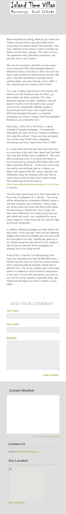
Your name (12, 310)
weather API (54, 437)
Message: (12, 338)
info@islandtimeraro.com (27, 452)
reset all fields (51, 375)
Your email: (13, 324)
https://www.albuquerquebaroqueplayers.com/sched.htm (35, 184)
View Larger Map (16, 502)
